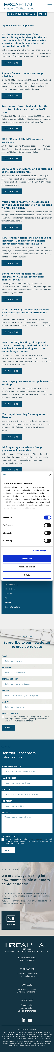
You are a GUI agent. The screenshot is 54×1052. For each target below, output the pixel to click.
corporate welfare (12, 607)
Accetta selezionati (27, 567)
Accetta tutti (27, 558)
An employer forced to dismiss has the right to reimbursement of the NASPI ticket (25, 109)
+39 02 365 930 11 (28, 989)
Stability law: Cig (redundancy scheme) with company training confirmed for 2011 (25, 312)
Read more (12, 63)
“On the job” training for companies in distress (25, 416)
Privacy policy (27, 1005)
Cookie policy (27, 1008)
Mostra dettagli (39, 551)
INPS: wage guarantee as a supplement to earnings (27, 383)
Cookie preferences (27, 1010)
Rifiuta (27, 575)
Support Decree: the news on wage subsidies (22, 75)
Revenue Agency (11, 584)
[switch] (47, 525)
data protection (36, 716)
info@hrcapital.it (30, 992)
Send (8, 727)
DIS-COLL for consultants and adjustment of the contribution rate (27, 170)
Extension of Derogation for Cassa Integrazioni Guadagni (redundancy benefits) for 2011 (23, 276)
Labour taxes (10, 589)
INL (6, 598)
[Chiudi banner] (50, 475)
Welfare (8, 602)
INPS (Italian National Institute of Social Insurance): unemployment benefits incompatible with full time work (26, 240)
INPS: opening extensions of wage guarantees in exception (22, 449)
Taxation (8, 593)
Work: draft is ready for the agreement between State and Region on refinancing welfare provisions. (27, 204)
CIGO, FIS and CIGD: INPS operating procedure (23, 140)
